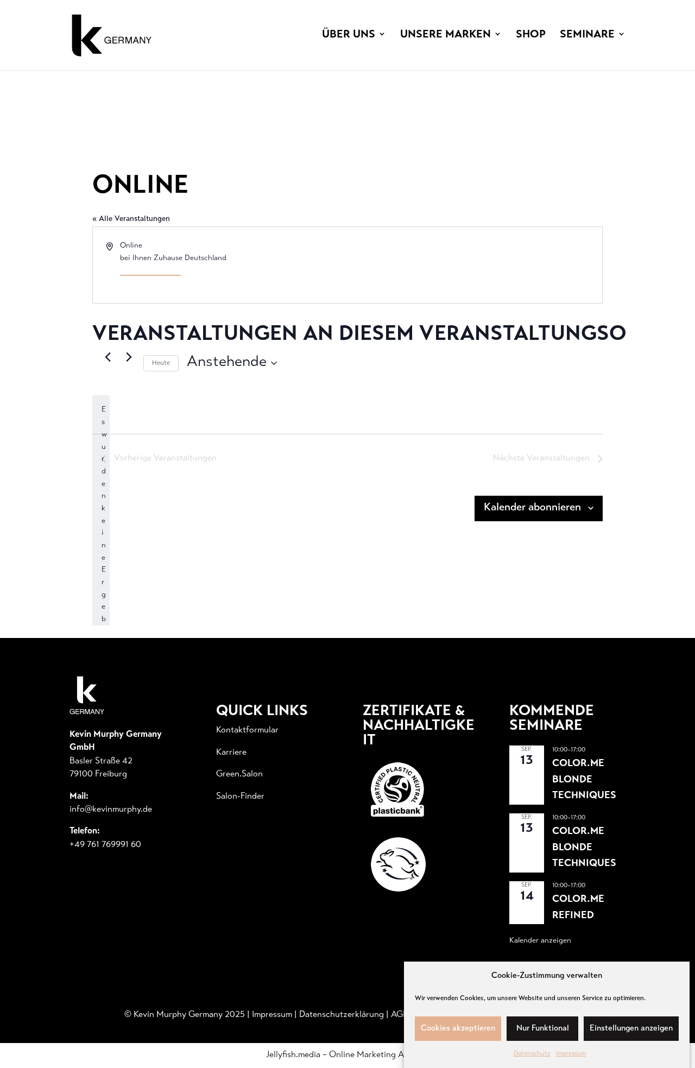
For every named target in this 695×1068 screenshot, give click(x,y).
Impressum (571, 1054)
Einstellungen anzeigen (631, 1029)
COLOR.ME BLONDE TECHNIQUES (584, 780)
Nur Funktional (542, 1029)
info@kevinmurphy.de (111, 809)
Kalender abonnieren (532, 508)
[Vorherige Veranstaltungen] (107, 356)
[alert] (101, 594)
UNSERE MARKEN (445, 35)
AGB (399, 1014)
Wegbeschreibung (150, 271)
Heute (161, 363)
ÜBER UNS (348, 35)
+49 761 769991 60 (105, 845)
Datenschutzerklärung (341, 1014)
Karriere (231, 752)
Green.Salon (239, 774)
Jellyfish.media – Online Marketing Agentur (347, 1055)
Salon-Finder (240, 796)
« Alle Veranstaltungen (131, 219)
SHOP (531, 35)
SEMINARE (587, 35)
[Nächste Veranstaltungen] (128, 356)
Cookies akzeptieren (458, 1029)
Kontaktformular (247, 730)
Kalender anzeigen (540, 941)
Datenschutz (532, 1054)
